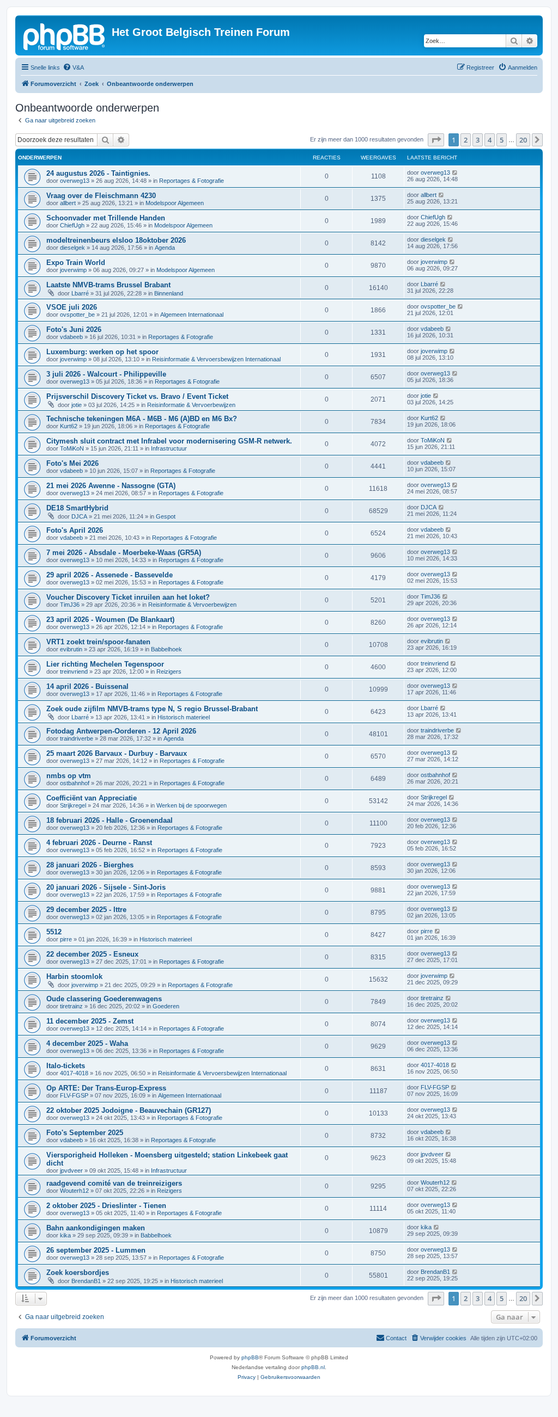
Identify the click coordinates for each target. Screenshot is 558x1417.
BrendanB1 (86, 1281)
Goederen (166, 1006)
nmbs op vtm (68, 776)
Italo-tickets (65, 1066)
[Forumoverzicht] (65, 35)
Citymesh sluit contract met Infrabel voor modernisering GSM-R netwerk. (169, 441)
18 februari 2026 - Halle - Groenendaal (109, 820)
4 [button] (490, 140)
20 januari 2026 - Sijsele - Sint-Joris (106, 887)
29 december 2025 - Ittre (86, 909)
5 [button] (502, 140)
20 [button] (523, 140)
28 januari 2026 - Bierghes (90, 865)
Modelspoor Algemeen (174, 203)
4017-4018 (74, 1073)
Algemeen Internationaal (191, 314)
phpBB (250, 1357)
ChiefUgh (72, 225)
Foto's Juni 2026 (73, 329)
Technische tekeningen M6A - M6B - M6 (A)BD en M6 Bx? (141, 419)
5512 (54, 932)
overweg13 (74, 180)
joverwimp (73, 270)
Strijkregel (73, 805)
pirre (66, 939)
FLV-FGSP (74, 1095)
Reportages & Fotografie (191, 180)
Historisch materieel (183, 717)
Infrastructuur (169, 448)
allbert (68, 203)
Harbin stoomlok (74, 976)
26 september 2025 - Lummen (95, 1250)
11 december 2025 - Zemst (90, 1021)
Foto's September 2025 (84, 1133)
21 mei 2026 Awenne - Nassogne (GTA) (110, 486)
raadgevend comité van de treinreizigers (114, 1183)
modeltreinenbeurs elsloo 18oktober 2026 (116, 240)
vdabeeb (71, 337)
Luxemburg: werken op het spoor (102, 352)
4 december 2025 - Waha (87, 1043)
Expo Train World (75, 262)
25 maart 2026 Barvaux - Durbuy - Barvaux (116, 753)
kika (65, 1235)
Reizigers (168, 671)
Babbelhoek (166, 649)
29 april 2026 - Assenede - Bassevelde (109, 575)
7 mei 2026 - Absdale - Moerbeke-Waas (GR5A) (123, 553)
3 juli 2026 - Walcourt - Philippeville (106, 374)
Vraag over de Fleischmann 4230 (101, 196)
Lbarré (80, 293)
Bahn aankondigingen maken (95, 1228)
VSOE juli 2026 (71, 307)
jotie (76, 405)
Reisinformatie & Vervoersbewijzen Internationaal (216, 359)
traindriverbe (76, 738)
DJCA (79, 516)
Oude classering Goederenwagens (104, 999)
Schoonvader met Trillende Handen (105, 218)
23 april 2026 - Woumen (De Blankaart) (110, 619)
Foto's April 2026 (74, 530)
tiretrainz (71, 1006)
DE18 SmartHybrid (77, 508)
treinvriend (74, 671)
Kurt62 (68, 426)
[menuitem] (73, 67)
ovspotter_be (77, 314)
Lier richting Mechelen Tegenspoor (105, 664)
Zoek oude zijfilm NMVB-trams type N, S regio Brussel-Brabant (152, 709)
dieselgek (72, 247)
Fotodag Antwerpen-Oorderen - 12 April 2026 (121, 731)
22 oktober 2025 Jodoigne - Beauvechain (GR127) (128, 1110)
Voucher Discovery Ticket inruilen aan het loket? (128, 597)
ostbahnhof (74, 783)
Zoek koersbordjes (77, 1272)
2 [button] (466, 140)
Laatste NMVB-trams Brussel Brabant (108, 285)
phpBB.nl (313, 1367)
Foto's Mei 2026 (72, 463)
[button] (436, 139)
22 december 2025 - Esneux (92, 954)
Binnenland (168, 293)
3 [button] (478, 140)
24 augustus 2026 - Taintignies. (98, 173)
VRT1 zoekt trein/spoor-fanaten (98, 642)
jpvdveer (71, 1170)
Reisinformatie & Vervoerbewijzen (191, 405)
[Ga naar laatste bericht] (455, 172)
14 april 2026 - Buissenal (87, 686)
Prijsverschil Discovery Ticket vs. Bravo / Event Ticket (137, 396)
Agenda (165, 247)
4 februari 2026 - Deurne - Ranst (99, 843)
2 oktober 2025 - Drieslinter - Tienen (106, 1206)
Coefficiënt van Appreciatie (91, 798)
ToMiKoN (72, 448)
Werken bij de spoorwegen (191, 805)
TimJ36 (70, 604)
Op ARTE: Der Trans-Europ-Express (106, 1088)
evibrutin (71, 649)
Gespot (165, 516)
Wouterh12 (74, 1190)
